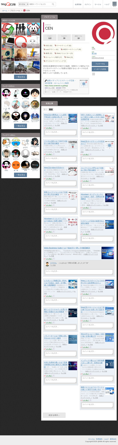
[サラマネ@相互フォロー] (35, 116)
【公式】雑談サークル (20, 59)
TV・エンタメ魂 (6, 146)
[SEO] (48, 45)
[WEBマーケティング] (71, 49)
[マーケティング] (63, 45)
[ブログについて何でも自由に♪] (33, 67)
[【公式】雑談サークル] (20, 54)
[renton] (15, 93)
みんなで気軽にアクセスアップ (20, 33)
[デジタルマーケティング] (55, 61)
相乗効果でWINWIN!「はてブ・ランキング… (20, 46)
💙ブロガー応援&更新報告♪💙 (7, 46)
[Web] (69, 57)
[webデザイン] (51, 49)
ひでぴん (53, 263)
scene (16, 110)
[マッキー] (25, 153)
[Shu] (35, 93)
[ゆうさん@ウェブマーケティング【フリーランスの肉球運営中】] (6, 116)
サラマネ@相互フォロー (35, 120)
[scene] (15, 104)
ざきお (25, 110)
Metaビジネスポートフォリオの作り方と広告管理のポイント (93, 283)
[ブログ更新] (7, 54)
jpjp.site (15, 121)
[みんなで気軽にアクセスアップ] (20, 29)
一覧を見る (20, 77)
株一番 (16, 170)
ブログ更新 (7, 60)
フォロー (49, 37)
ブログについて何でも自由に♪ (33, 72)
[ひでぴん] (47, 264)
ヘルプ (106, 439)
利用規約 (99, 439)
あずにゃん (25, 121)
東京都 (94, 53)
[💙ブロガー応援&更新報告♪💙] (7, 42)
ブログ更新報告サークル (33, 46)
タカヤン (16, 159)
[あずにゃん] (25, 116)
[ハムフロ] (15, 142)
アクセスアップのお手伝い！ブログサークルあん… (33, 33)
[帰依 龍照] (6, 153)
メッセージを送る (100, 69)
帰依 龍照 (6, 159)
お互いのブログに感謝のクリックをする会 (33, 59)
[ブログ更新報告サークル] (33, 42)
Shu (35, 98)
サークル (91, 439)
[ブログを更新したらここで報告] (7, 29)
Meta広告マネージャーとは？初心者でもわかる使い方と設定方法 (93, 309)
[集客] (48, 53)
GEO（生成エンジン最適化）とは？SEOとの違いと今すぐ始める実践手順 (93, 117)
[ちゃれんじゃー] (35, 104)
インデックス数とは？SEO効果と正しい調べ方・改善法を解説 (92, 363)
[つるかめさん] (35, 153)
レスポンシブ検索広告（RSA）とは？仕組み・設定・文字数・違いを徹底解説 (56, 283)
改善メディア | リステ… (89, 125)
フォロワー (64, 37)
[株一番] (15, 165)
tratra (6, 98)
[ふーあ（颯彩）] (6, 104)
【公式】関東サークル (20, 72)
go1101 (25, 147)
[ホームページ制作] (53, 57)
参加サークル (78, 37)
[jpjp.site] (15, 116)
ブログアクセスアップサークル (7, 72)
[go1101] (25, 142)
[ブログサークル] (8, 4)
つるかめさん (35, 159)
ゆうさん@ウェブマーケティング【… (6, 120)
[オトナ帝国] (25, 93)
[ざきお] (25, 104)
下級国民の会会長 (25, 169)
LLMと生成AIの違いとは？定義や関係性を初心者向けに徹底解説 (56, 364)
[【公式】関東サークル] (20, 67)
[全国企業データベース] (35, 165)
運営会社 (113, 439)
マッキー (25, 159)
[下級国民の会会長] (25, 165)
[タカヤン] (15, 153)
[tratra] (6, 93)
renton (16, 98)
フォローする (100, 64)
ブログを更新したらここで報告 (7, 33)
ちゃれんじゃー (35, 109)
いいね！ (49, 128)
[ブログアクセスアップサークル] (7, 67)
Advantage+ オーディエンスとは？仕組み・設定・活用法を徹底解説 (92, 196)
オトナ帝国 (25, 98)
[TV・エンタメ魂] (6, 142)
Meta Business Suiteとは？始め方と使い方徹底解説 (67, 248)
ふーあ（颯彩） (6, 109)
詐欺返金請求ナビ (35, 146)
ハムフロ (16, 147)
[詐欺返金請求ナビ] (35, 142)
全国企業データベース (35, 169)
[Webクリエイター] (64, 53)
